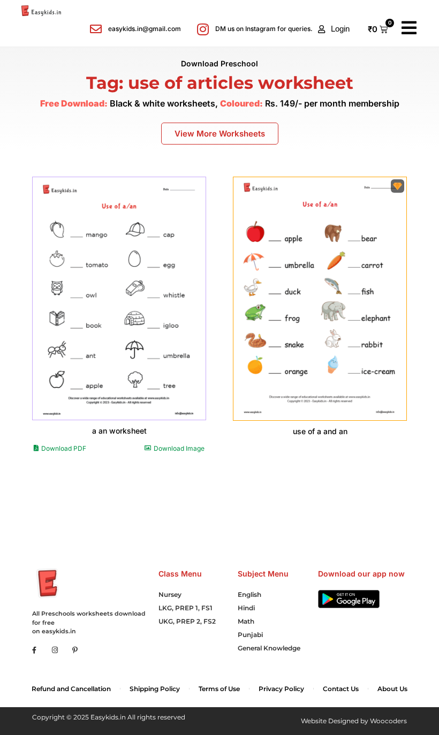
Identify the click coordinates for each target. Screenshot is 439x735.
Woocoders (388, 721)
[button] (334, 29)
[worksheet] (119, 298)
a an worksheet (119, 430)
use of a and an (320, 431)
